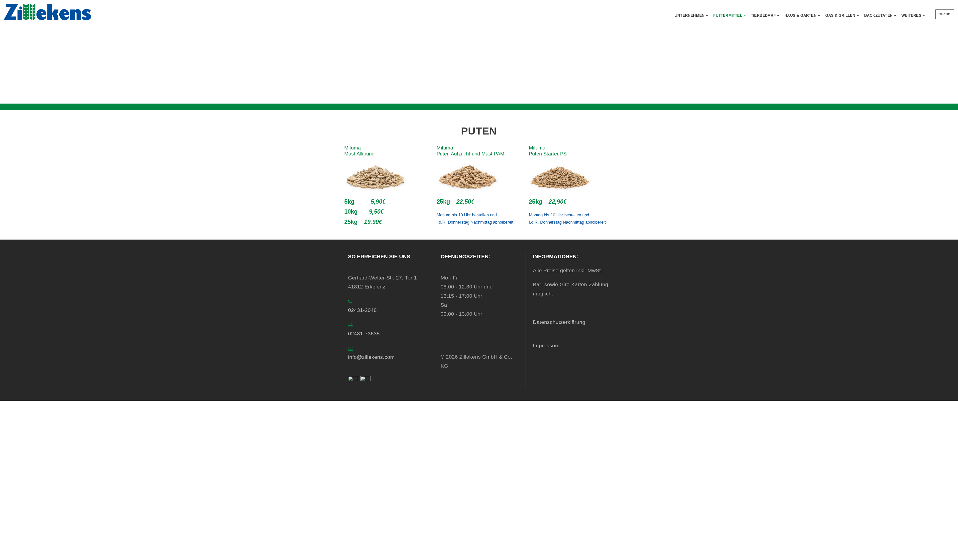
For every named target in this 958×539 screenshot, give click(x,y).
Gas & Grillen (840, 15)
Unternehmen (690, 15)
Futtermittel (727, 15)
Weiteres (911, 15)
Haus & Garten (800, 15)
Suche (944, 14)
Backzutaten (878, 15)
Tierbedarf (763, 15)
